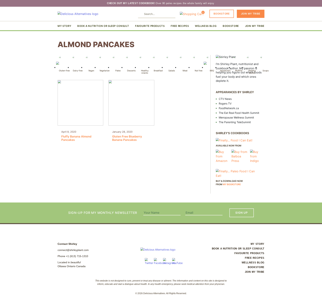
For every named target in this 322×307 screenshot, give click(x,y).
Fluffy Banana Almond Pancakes (76, 136)
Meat (185, 70)
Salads (171, 70)
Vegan (91, 70)
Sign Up (241, 212)
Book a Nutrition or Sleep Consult (103, 25)
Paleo (118, 70)
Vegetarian (105, 70)
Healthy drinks (252, 71)
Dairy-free (78, 70)
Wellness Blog (206, 25)
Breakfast (158, 70)
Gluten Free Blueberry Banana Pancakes (127, 136)
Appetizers (225, 70)
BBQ (212, 70)
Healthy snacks (145, 71)
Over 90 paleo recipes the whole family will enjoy (161, 3)
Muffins (238, 70)
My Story (64, 25)
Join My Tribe (250, 13)
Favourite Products (150, 25)
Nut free (198, 70)
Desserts (131, 70)
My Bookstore (232, 184)
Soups (266, 70)
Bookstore (222, 13)
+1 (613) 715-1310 (77, 256)
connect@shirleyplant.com (73, 250)
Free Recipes (180, 25)
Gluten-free (64, 70)
